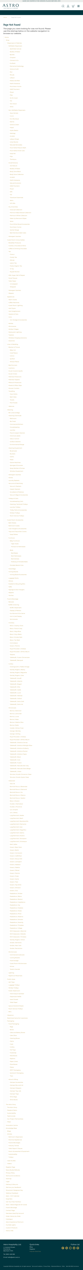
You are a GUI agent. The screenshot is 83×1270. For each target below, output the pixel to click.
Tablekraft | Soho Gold (17, 701)
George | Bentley (15, 731)
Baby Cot (13, 350)
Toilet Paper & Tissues (15, 1148)
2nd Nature (13, 166)
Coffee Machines (14, 302)
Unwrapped (14, 284)
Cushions (12, 368)
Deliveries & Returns (56, 1266)
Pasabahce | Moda (16, 911)
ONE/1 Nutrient (15, 89)
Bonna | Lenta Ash (16, 713)
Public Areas (11, 979)
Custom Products (11, 1228)
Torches (11, 595)
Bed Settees (15, 559)
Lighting (11, 973)
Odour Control (14, 438)
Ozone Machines (15, 462)
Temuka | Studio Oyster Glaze (19, 777)
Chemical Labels (15, 436)
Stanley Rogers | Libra (17, 675)
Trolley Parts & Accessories (18, 510)
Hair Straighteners (14, 311)
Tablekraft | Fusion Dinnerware (20, 657)
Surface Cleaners (15, 441)
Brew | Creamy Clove (16, 625)
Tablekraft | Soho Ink (16, 704)
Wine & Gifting (13, 1079)
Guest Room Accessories (15, 520)
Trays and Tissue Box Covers (18, 531)
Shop (7, 40)
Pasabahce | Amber (16, 893)
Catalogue (9, 1219)
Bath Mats (13, 397)
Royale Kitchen (15, 271)
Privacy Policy (10, 1173)
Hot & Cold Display (16, 616)
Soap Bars (9, 1199)
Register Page (10, 1167)
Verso (11, 106)
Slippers (11, 293)
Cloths (12, 456)
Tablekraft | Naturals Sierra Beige (20, 768)
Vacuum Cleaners (15, 486)
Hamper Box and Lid (16, 1085)
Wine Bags (13, 1097)
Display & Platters (15, 610)
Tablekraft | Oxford (16, 698)
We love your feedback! (13, 1187)
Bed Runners (13, 365)
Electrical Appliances (15, 1140)
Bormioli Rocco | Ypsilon (17, 798)
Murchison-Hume (15, 86)
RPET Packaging (15, 1070)
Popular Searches (35, 1251)
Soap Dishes (14, 534)
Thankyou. (13, 159)
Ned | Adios (13, 844)
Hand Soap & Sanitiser (17, 993)
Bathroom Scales (14, 526)
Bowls (12, 1029)
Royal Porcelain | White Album (20, 651)
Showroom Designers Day (14, 1190)
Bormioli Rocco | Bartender (18, 786)
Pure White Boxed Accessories (20, 224)
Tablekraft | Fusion (16, 763)
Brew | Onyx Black (16, 634)
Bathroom (13, 418)
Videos (9, 1163)
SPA (11, 192)
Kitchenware (13, 952)
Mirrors (11, 581)
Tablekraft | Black (15, 757)
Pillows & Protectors (15, 382)
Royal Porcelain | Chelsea (18, 649)
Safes (10, 587)
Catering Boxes (15, 1038)
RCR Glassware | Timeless (18, 937)
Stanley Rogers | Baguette (18, 672)
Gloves (11, 477)
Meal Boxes (13, 1055)
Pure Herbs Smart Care (17, 150)
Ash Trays (12, 982)
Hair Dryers (12, 308)
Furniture (12, 538)
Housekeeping (14, 427)
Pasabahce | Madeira (16, 908)
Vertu (11, 200)
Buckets (12, 454)
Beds (11, 550)
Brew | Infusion (15, 801)
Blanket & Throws (14, 347)
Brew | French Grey (16, 628)
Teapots (12, 654)
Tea (10, 251)
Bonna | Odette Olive (16, 722)
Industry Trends (14, 1145)
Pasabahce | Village (16, 928)
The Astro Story (11, 1104)
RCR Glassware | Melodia (18, 934)
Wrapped (13, 287)
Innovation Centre (12, 1125)
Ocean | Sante (14, 879)
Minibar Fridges (14, 329)
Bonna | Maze (14, 719)
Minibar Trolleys (15, 513)
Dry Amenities (13, 207)
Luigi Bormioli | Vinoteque (18, 841)
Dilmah (12, 260)
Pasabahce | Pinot (15, 913)
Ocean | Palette (15, 867)
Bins (10, 1011)
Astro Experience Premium (15, 1222)
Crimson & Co (14, 60)
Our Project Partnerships (15, 1119)
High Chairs (15, 544)
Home (7, 37)
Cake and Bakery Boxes (17, 1032)
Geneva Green (14, 124)
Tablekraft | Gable (15, 690)
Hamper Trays (14, 1094)
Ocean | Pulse (14, 876)
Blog (31, 1247)
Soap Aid (12, 153)
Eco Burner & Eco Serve (17, 613)
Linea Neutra (14, 142)
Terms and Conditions (13, 1176)
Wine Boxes (14, 1099)
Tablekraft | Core (15, 760)
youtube (74, 1248)
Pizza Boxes (13, 1064)
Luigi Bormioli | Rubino (17, 835)
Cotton (12, 356)
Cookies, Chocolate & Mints (17, 245)
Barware (11, 602)
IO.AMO (12, 136)
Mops (11, 459)
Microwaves (12, 326)
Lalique (12, 78)
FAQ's (9, 1122)
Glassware (12, 781)
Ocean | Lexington (16, 861)
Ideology (12, 133)
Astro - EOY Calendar (12, 1196)
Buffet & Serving (14, 605)
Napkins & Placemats (15, 975)
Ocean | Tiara (14, 882)
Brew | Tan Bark (15, 640)
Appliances (10, 297)
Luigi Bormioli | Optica (17, 833)
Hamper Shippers (15, 1088)
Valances (11, 406)
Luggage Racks (14, 578)
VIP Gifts (12, 203)
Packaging (10, 1021)
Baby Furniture (15, 541)
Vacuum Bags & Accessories (19, 495)
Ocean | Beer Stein (16, 847)
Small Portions (13, 163)
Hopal (12, 127)
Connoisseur (14, 643)
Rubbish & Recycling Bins (17, 584)
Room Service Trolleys (17, 516)
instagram (70, 1248)
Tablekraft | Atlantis (16, 681)
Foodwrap (13, 1053)
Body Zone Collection (17, 174)
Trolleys (11, 1157)
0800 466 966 (10, 1254)
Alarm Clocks (13, 299)
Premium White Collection (18, 215)
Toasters (11, 335)
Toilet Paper (12, 281)
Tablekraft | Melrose (16, 695)
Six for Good (14, 98)
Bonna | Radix (14, 725)
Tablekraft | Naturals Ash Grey (19, 765)
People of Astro (12, 1110)
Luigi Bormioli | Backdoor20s (19, 821)
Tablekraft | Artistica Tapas (18, 754)
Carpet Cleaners (15, 489)
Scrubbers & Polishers (17, 492)
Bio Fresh (13, 421)
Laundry (12, 430)
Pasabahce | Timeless (17, 925)
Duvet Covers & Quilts (16, 371)
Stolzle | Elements (15, 942)
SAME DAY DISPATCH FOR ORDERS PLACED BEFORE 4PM (41, 1)
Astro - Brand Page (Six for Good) (16, 1204)
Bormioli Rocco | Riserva (17, 795)
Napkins (12, 1058)
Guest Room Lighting (16, 305)
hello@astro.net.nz (14, 1257)
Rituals (12, 75)
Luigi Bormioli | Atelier (17, 815)
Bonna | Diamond (15, 711)
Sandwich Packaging (16, 1073)
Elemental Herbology (17, 66)
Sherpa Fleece (14, 361)
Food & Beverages (14, 1142)
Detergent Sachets (15, 236)
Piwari (12, 92)
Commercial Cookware (17, 955)
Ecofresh (12, 63)
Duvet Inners (13, 374)
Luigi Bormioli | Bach (16, 818)
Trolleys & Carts (13, 498)
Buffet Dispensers (15, 607)
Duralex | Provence (16, 807)
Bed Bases (14, 553)
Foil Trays (13, 1050)
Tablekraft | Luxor (15, 693)
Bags (11, 1027)
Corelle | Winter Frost (17, 728)
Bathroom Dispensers (16, 1137)
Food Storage (14, 960)
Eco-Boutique (14, 119)
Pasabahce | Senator (16, 919)
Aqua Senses (14, 113)
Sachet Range (14, 230)
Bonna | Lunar (14, 716)
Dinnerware (12, 708)
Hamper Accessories (16, 1082)
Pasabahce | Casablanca (17, 902)
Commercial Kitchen (16, 424)
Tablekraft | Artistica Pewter (19, 751)
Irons (10, 317)
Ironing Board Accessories (18, 574)
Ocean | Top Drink (15, 885)
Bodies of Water (15, 52)
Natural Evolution (15, 183)
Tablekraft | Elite (15, 687)
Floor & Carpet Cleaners (17, 433)
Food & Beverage (12, 599)
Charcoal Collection (16, 210)
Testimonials (11, 1116)
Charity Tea (13, 257)
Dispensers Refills (15, 996)
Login (8, 1181)
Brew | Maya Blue (15, 631)
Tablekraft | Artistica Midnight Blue (21, 745)
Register (32, 1249)
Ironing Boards (13, 571)
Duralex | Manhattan (16, 804)
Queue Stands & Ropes (16, 1006)
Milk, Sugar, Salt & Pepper (17, 275)
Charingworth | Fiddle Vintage (19, 667)
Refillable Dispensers (15, 46)
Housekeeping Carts (16, 501)
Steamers (12, 341)
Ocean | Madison (15, 864)
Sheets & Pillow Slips (15, 385)
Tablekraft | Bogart (16, 684)
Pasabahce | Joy (15, 905)
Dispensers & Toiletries (14, 43)
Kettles (11, 323)
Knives (12, 966)
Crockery (11, 623)
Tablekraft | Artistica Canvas (18, 742)
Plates (12, 1067)
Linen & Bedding (12, 344)
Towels (12, 400)
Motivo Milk (9, 1230)
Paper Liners (14, 1061)
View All (12, 783)
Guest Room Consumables (16, 240)
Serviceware (14, 619)
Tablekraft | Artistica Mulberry (19, 748)
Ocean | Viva (14, 890)
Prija (11, 95)
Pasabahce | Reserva (16, 916)
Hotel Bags (12, 569)
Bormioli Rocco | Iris (16, 792)
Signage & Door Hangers (16, 589)
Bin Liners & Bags (14, 412)
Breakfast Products (15, 243)
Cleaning (10, 410)
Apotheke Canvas (15, 49)
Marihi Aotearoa (15, 83)
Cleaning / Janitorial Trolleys (19, 504)
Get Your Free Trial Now (13, 1202)
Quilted (12, 359)
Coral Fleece (14, 353)
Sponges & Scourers (16, 465)
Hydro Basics (14, 130)
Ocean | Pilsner (14, 870)
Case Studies (11, 1160)
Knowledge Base (11, 1128)
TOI (11, 101)
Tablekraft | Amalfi (15, 678)
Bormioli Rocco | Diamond (18, 789)
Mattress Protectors (15, 377)
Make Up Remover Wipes (18, 218)
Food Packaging (14, 1024)
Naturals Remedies (16, 145)
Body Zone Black (15, 171)
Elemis (12, 122)
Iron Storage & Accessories (18, 320)
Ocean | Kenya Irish (16, 859)
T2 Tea (12, 269)
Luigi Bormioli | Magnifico (18, 830)
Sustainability (11, 1113)
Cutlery (11, 664)
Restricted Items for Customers (17, 1018)
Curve (12, 116)
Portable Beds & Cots (16, 565)
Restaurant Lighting (15, 332)
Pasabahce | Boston (16, 899)
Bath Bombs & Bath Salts (18, 233)
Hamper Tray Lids (15, 1091)
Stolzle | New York (15, 945)
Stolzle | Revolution (16, 948)
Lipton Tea (13, 263)
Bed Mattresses (16, 556)
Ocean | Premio (15, 646)
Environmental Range (17, 444)
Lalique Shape (14, 139)
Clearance (10, 1015)
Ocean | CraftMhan (16, 856)
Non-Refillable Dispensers (17, 110)
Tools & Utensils (15, 969)
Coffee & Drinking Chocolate (18, 248)
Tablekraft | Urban (15, 771)
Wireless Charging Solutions (18, 338)
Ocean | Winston (15, 887)
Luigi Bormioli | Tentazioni (18, 838)
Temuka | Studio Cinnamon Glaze (20, 774)
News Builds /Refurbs (13, 1170)
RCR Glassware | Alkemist (18, 931)
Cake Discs (13, 1035)
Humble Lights (11, 1225)
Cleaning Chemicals (15, 415)
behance (77, 1248)
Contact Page (10, 1210)
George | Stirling (15, 734)
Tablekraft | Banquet (16, 660)
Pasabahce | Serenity (16, 922)
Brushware (13, 451)
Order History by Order (13, 1216)
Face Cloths (13, 394)
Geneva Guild (14, 69)
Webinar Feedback (12, 1193)
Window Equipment (16, 471)
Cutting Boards (15, 957)
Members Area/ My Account (15, 1213)
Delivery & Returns (12, 1184)
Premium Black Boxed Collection (20, 212)
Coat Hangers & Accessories (17, 528)
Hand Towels (14, 999)
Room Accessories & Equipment (19, 1151)
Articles (9, 1134)
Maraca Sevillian (15, 80)
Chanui (12, 254)
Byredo (12, 54)
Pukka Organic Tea (16, 266)
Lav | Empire (14, 809)
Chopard (12, 57)
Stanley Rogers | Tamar (17, 939)
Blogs (9, 1131)
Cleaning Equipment (15, 448)
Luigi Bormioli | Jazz (16, 827)
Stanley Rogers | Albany (17, 669)
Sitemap (8, 1178)
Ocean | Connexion (16, 853)
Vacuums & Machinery (16, 483)
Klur (11, 72)
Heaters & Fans (13, 314)
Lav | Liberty (14, 812)
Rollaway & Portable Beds (19, 561)
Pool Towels (13, 403)
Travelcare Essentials (16, 197)
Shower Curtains (14, 388)
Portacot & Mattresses (18, 546)
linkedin (66, 1248)
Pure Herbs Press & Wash (18, 148)
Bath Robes (12, 523)
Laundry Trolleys (15, 507)
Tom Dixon (13, 104)
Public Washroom (14, 991)
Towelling (12, 391)
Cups (11, 1044)
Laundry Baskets (14, 480)
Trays (11, 1076)
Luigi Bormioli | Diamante (18, 824)
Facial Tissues (13, 278)
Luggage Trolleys (14, 985)
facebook (63, 1248)
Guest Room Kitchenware (18, 963)
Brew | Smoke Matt (16, 637)
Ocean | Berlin (14, 850)
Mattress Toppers (14, 379)
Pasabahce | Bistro (16, 896)
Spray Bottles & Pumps (17, 468)
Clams (12, 1041)
